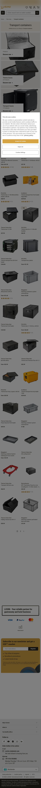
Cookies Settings (20, 152)
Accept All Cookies (20, 141)
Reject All (20, 147)
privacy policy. (28, 135)
